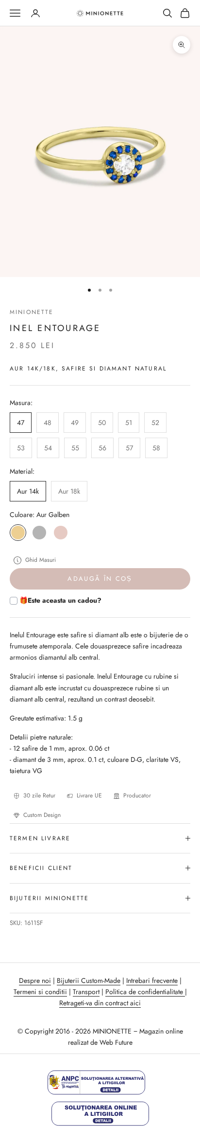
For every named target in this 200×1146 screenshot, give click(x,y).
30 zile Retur (39, 795)
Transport (86, 992)
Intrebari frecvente (152, 980)
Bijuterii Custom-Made (88, 980)
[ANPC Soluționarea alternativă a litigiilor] (96, 1082)
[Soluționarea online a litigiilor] (100, 1114)
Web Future (116, 1042)
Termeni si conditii (40, 992)
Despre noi (35, 980)
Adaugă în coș (99, 578)
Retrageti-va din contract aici (100, 1003)
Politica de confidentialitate (145, 992)
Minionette (32, 312)
